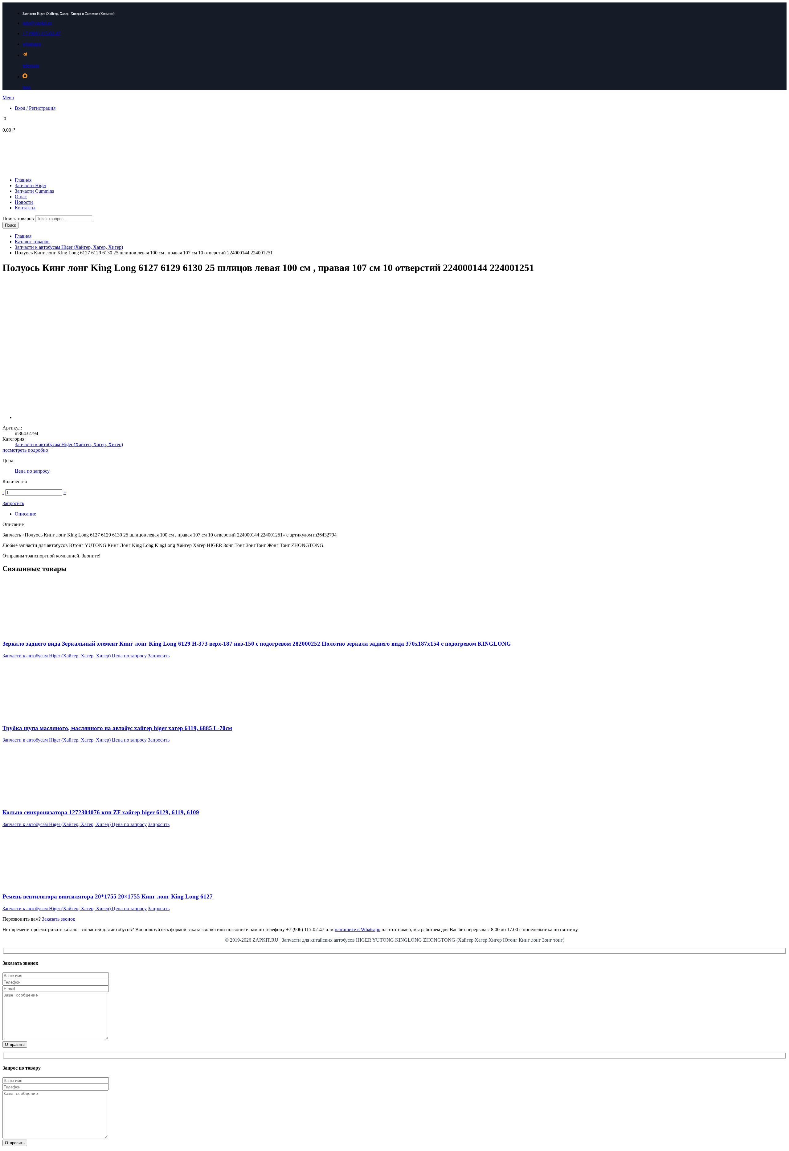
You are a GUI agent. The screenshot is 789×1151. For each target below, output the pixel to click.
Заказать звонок (58, 919)
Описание (25, 513)
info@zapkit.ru (37, 23)
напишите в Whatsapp (357, 929)
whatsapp (31, 44)
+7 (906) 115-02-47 (41, 33)
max (26, 87)
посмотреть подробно (25, 450)
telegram (30, 65)
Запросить (13, 503)
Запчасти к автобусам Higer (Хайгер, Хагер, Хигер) (69, 247)
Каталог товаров (32, 241)
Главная (23, 236)
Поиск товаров (18, 218)
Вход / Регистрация (35, 108)
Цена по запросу (32, 471)
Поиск (10, 225)
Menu (8, 97)
